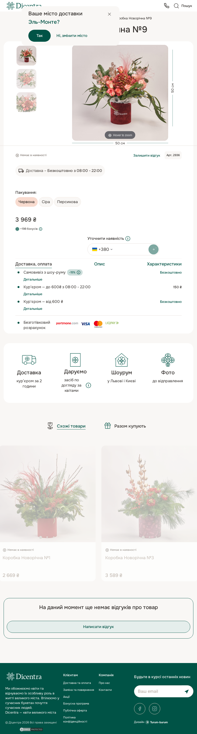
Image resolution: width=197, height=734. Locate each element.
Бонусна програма (76, 703)
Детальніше (33, 279)
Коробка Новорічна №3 (129, 557)
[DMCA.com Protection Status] (31, 729)
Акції (66, 697)
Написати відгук (98, 626)
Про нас (104, 683)
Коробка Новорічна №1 (26, 557)
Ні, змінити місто (71, 35)
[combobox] (100, 249)
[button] (40, 537)
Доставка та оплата (77, 683)
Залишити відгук (146, 155)
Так (40, 35)
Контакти (105, 690)
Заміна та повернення (78, 690)
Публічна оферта (75, 710)
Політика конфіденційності (75, 719)
